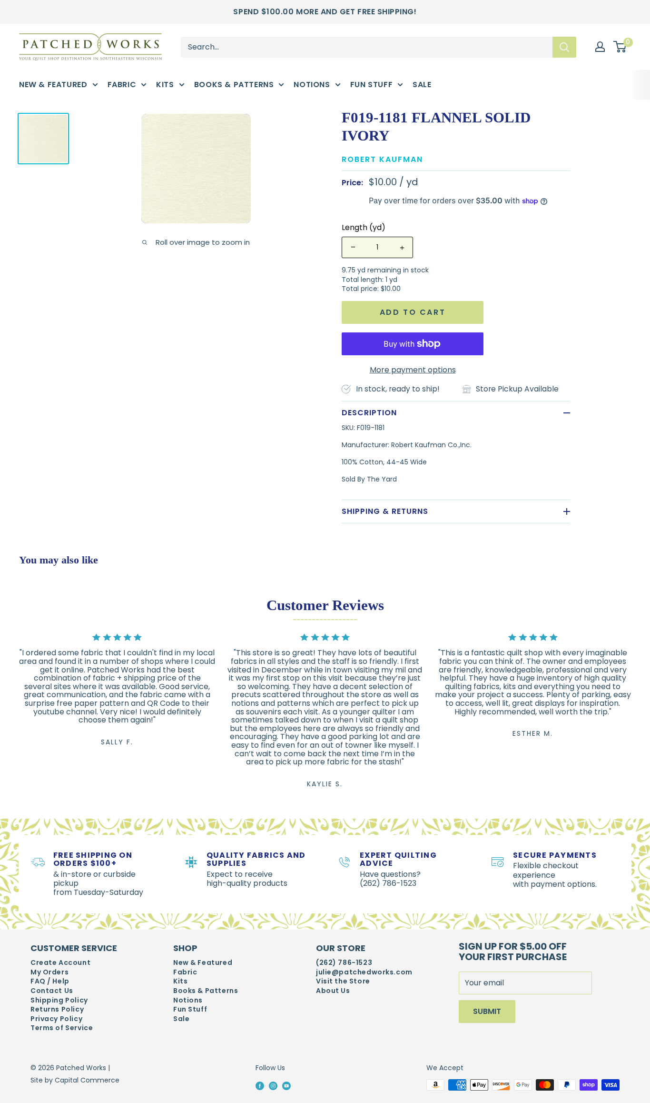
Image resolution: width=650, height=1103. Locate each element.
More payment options (413, 369)
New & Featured (53, 84)
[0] (620, 47)
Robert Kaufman (382, 159)
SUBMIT (487, 1011)
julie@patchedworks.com (364, 972)
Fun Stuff (371, 84)
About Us (333, 990)
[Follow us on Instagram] (273, 1085)
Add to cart (413, 312)
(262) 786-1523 (344, 962)
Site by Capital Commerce (74, 1080)
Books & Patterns (234, 84)
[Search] (564, 46)
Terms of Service (61, 1028)
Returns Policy (57, 1009)
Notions (312, 84)
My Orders (49, 972)
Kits (165, 84)
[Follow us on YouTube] (286, 1085)
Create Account (60, 962)
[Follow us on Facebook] (260, 1085)
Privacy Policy (56, 1018)
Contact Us (51, 990)
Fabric (122, 84)
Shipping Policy (59, 1000)
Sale (422, 84)
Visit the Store (343, 981)
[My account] (600, 46)
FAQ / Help (49, 981)
